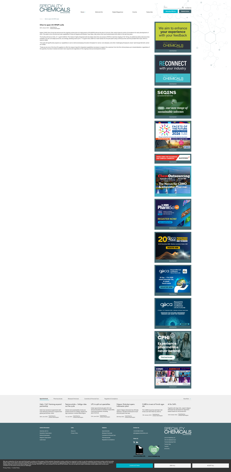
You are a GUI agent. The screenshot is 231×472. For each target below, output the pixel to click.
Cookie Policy (16, 468)
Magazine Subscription (45, 437)
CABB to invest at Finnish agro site (153, 405)
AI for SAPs (172, 404)
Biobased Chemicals (73, 399)
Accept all (210, 465)
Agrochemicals (44, 398)
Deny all (172, 465)
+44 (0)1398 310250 (138, 431)
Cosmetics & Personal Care (91, 399)
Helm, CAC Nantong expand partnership (50, 405)
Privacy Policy (74, 433)
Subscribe (149, 12)
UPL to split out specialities (100, 404)
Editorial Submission (45, 435)
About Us (73, 431)
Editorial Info (99, 12)
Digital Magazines (117, 12)
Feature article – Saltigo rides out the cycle (76, 405)
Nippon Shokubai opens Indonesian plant (126, 405)
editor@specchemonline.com (140, 433)
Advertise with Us (44, 431)
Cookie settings (134, 465)
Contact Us (188, 8)
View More (186, 399)
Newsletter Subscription (46, 433)
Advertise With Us (171, 11)
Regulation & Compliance (111, 399)
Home (41, 19)
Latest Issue (43, 439)
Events (135, 12)
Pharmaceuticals (58, 399)
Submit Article (185, 11)
